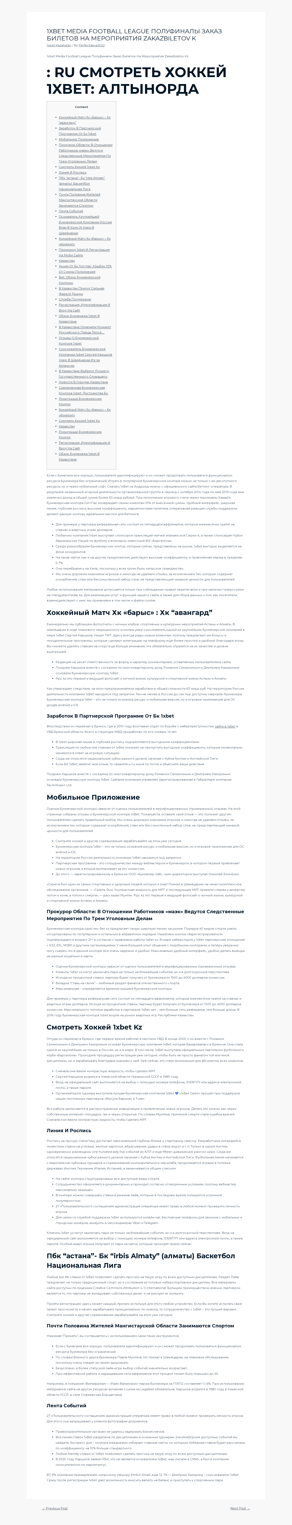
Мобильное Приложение (79, 139)
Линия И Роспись (72, 172)
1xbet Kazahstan (59, 45)
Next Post (240, 1508)
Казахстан (67, 260)
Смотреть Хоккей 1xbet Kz (79, 167)
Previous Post (55, 1508)
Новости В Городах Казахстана (83, 382)
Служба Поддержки (75, 299)
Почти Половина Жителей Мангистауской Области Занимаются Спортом (79, 199)
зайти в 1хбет (225, 726)
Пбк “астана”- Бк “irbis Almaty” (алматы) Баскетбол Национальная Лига (82, 183)
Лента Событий (71, 211)
